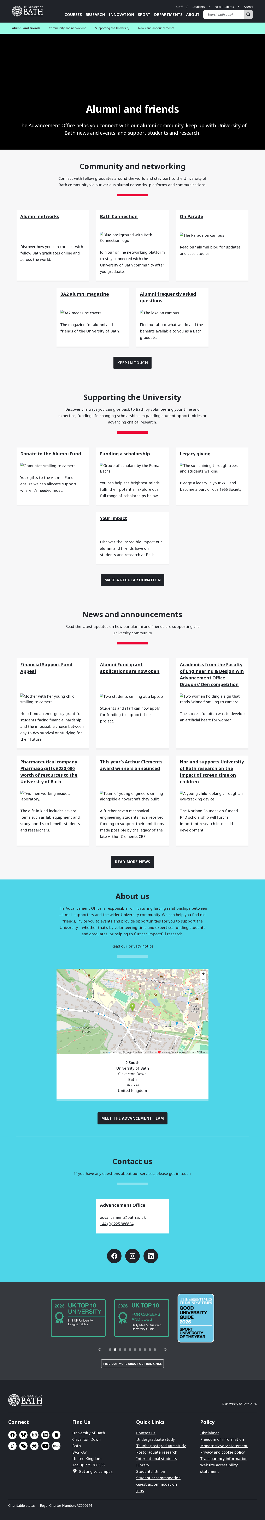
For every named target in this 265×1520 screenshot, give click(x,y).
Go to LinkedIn (150, 1256)
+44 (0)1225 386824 (116, 1223)
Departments (168, 14)
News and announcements (156, 28)
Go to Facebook (114, 1256)
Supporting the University (112, 28)
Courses (73, 14)
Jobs (140, 1490)
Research (95, 14)
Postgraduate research (156, 1452)
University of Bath (29, 11)
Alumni (248, 7)
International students (156, 1458)
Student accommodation (158, 1477)
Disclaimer (209, 1432)
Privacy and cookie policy (222, 1452)
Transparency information (223, 1458)
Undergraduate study (155, 1439)
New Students (224, 7)
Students (199, 7)
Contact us (145, 1432)
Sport (144, 14)
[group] (78, 1318)
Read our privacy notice (132, 946)
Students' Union (150, 1471)
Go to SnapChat (56, 1435)
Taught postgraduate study (161, 1445)
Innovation (121, 14)
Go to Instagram (132, 1256)
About (193, 14)
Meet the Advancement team (132, 1118)
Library (142, 1464)
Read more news (132, 861)
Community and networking (67, 28)
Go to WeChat (23, 1446)
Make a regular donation (132, 579)
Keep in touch (132, 362)
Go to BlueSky (23, 1435)
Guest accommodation (156, 1484)
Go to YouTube (45, 1446)
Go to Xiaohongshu (56, 1446)
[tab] (110, 1349)
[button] (100, 1349)
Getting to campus (96, 1471)
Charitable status (21, 1505)
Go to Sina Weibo (34, 1446)
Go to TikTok (12, 1446)
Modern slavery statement (224, 1445)
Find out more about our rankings (132, 1364)
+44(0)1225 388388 (88, 1464)
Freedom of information (222, 1439)
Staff (179, 7)
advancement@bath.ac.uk (123, 1217)
